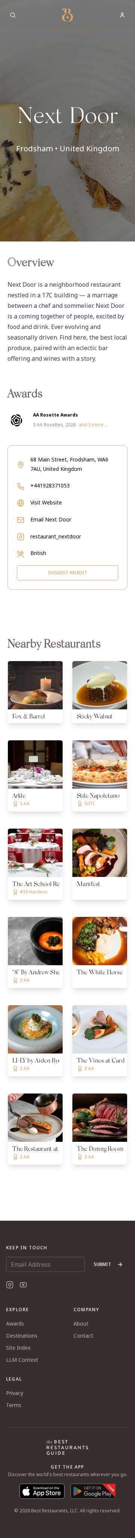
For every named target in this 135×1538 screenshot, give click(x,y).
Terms (13, 1405)
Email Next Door (50, 519)
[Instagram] (10, 1285)
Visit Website (46, 502)
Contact (83, 1335)
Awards (15, 1323)
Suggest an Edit (67, 572)
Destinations (22, 1335)
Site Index (18, 1347)
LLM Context (22, 1359)
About (81, 1323)
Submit (102, 1264)
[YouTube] (23, 1285)
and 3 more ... (93, 425)
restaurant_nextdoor (55, 536)
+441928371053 (50, 485)
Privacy (14, 1393)
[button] (67, 120)
